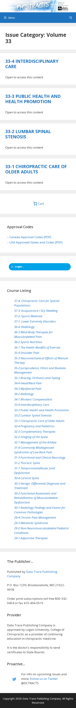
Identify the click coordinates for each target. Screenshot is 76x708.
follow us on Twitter (44, 679)
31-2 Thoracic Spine (27, 463)
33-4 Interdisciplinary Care (32, 63)
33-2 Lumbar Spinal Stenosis (28, 134)
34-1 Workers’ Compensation (33, 399)
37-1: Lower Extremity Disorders (35, 321)
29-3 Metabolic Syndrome (31, 523)
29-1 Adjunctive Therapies (31, 538)
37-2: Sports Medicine (28, 316)
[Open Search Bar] (71, 17)
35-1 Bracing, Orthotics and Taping (37, 378)
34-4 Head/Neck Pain (28, 383)
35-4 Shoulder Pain (26, 353)
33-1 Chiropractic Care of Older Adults (36, 169)
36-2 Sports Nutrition (28, 342)
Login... (19, 266)
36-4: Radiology (24, 327)
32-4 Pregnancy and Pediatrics (34, 426)
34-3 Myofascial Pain (27, 389)
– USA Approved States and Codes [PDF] (35, 242)
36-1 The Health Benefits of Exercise (37, 347)
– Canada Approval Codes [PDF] (29, 237)
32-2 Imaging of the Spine (31, 437)
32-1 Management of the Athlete (35, 442)
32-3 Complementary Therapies (34, 432)
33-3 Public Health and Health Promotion (33, 98)
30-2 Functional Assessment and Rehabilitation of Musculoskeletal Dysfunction (36, 497)
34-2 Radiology (24, 394)
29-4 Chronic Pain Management (35, 517)
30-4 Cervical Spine (26, 478)
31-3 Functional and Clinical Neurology (39, 457)
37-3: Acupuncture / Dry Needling (36, 311)
